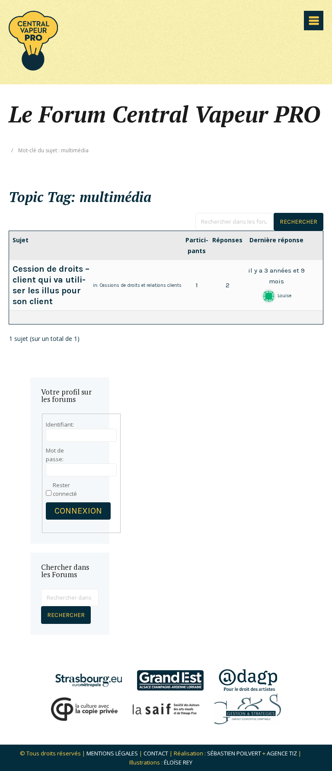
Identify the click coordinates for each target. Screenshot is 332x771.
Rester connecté (65, 489)
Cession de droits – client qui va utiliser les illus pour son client (51, 285)
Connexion (78, 511)
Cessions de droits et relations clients (141, 285)
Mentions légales (112, 753)
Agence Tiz (282, 753)
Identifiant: (60, 424)
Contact (156, 753)
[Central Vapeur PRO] (33, 68)
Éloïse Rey (178, 762)
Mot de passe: (55, 455)
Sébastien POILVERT (234, 753)
